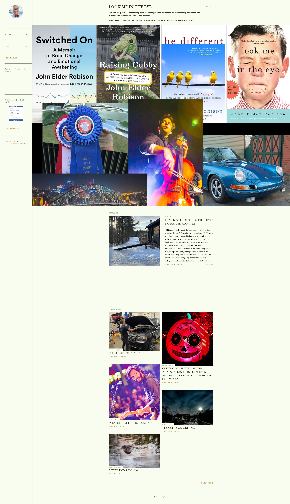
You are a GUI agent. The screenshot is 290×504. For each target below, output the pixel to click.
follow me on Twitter (19, 144)
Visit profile (16, 23)
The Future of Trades (124, 353)
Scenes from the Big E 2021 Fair (130, 423)
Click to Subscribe (12, 129)
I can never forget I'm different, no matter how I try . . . (189, 221)
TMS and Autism (164, 21)
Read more (208, 264)
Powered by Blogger (163, 497)
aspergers (17, 113)
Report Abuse (11, 58)
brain (11, 115)
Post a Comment (176, 264)
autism (11, 113)
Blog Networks (16, 120)
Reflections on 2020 (123, 470)
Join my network (16, 117)
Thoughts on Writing (178, 428)
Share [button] (167, 264)
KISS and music (180, 21)
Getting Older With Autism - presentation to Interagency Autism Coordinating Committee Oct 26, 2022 (186, 374)
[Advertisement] (161, 287)
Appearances (115, 21)
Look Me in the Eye (15, 110)
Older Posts (207, 483)
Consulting (128, 21)
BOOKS (139, 21)
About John (149, 21)
